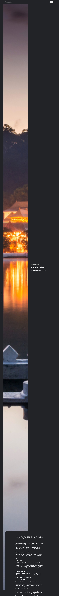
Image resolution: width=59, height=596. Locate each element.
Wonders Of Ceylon (35, 270)
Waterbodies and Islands (35, 264)
